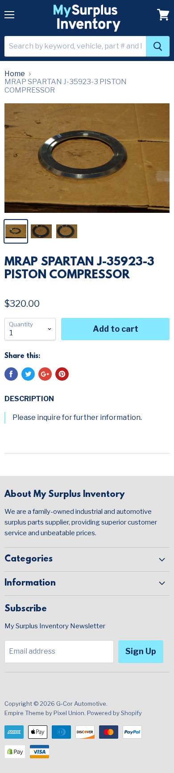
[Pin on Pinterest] (62, 374)
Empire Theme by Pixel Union (44, 712)
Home (14, 74)
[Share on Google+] (45, 374)
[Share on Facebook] (11, 374)
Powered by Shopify (114, 712)
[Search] (158, 46)
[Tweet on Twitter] (28, 374)
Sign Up (140, 651)
